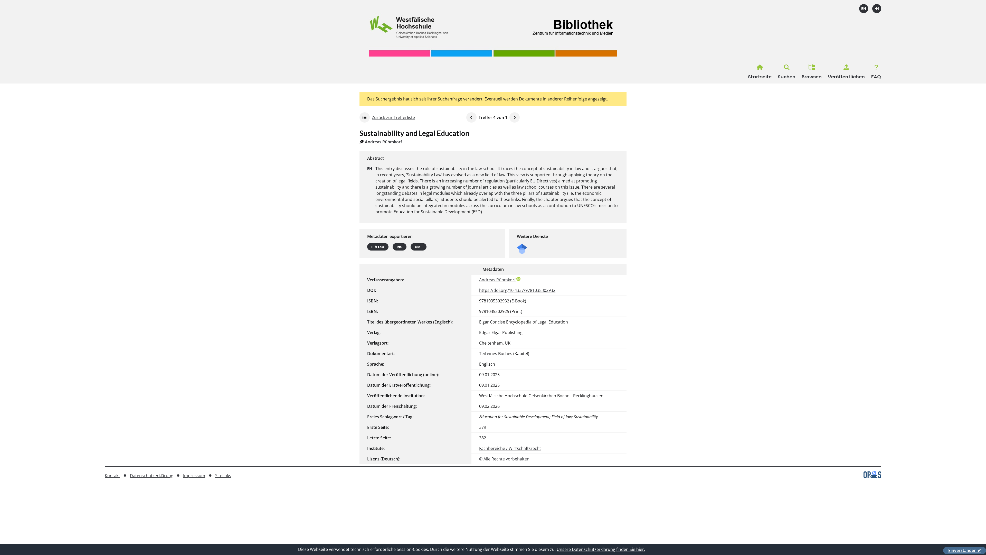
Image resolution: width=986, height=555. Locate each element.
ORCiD (518, 279)
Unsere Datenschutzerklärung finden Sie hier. (601, 549)
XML (418, 246)
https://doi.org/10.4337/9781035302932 (517, 290)
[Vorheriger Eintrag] (471, 117)
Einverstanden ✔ (964, 550)
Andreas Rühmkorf (383, 142)
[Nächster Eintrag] (514, 117)
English (863, 8)
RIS (399, 246)
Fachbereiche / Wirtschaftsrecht (510, 448)
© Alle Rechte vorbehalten (504, 459)
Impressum (194, 475)
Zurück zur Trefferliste (393, 117)
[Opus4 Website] (872, 476)
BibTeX (377, 246)
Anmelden (876, 8)
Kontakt (112, 475)
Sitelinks (223, 475)
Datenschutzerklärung (151, 475)
